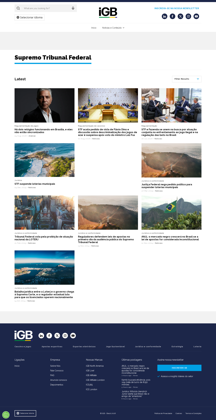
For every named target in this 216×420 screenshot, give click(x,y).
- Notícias (95, 139)
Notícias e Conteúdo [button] (112, 28)
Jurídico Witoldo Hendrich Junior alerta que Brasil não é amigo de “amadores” (135, 393)
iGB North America (95, 366)
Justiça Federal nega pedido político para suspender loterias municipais (167, 186)
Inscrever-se (179, 368)
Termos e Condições (193, 413)
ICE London (91, 389)
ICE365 (89, 385)
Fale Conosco (56, 370)
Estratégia (177, 347)
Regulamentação (149, 126)
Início (93, 28)
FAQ (52, 375)
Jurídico (18, 180)
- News (135, 375)
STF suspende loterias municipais (35, 183)
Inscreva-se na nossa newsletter (176, 8)
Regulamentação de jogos (26, 126)
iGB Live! (90, 370)
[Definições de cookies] (6, 415)
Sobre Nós (55, 366)
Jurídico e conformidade (153, 181)
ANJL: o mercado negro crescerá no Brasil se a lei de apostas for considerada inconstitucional (170, 238)
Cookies (179, 413)
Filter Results (182, 79)
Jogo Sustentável (115, 347)
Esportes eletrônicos (84, 347)
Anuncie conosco (58, 380)
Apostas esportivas (52, 347)
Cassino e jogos (23, 347)
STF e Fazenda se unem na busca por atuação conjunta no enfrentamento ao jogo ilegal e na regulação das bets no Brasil (170, 132)
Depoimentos (56, 385)
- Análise (31, 136)
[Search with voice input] (73, 8)
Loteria (197, 347)
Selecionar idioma (31, 17)
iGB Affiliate (91, 375)
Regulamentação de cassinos (91, 126)
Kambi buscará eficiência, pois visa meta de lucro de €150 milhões (136, 382)
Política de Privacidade (163, 413)
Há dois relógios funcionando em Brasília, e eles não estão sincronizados (44, 131)
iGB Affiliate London (95, 380)
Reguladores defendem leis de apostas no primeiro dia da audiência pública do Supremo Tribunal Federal (106, 239)
